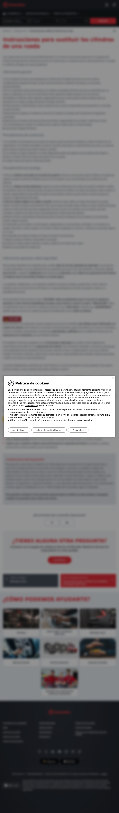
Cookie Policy (31, 405)
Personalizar (78, 430)
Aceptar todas (18, 430)
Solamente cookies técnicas (49, 430)
